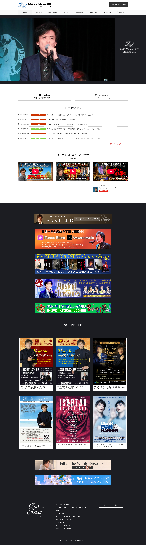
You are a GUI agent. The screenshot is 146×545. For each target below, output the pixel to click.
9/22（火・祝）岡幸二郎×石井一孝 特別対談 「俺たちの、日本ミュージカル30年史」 (74, 129)
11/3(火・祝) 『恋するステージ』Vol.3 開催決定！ (62, 119)
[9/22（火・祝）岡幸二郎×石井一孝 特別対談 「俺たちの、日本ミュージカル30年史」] (109, 384)
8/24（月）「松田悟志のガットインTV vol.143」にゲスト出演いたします (70, 115)
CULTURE (38, 129)
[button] (44, 96)
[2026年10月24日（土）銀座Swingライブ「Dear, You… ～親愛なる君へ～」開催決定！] (73, 384)
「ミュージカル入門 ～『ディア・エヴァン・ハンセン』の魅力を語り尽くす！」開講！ (74, 138)
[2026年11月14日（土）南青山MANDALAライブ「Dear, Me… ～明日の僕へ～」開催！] (36, 384)
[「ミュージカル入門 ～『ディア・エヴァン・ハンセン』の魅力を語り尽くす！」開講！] (36, 442)
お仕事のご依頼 (120, 4)
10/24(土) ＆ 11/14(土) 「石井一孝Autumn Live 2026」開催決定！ (67, 124)
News (38, 114)
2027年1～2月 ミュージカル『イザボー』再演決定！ (72, 444)
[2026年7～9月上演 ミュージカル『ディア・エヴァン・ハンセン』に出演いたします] (109, 441)
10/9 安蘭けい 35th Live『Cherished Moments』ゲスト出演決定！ (68, 133)
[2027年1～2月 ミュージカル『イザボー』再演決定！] (73, 441)
